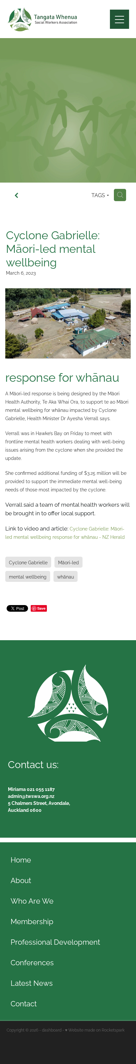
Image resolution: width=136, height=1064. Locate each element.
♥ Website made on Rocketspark (94, 1030)
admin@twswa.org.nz (31, 796)
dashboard (51, 1030)
